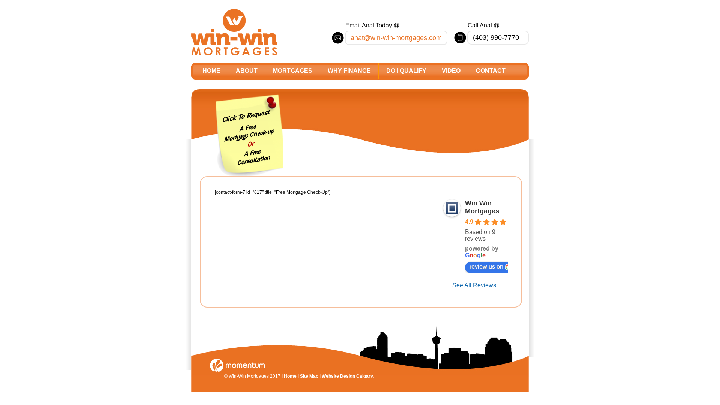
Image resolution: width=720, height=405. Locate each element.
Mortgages (292, 71)
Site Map (309, 376)
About (247, 71)
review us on (486, 266)
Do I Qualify (406, 71)
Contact (491, 71)
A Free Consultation (254, 157)
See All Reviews (474, 285)
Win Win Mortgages (482, 207)
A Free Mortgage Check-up (249, 133)
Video (451, 71)
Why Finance (349, 71)
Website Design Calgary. (348, 376)
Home (211, 71)
